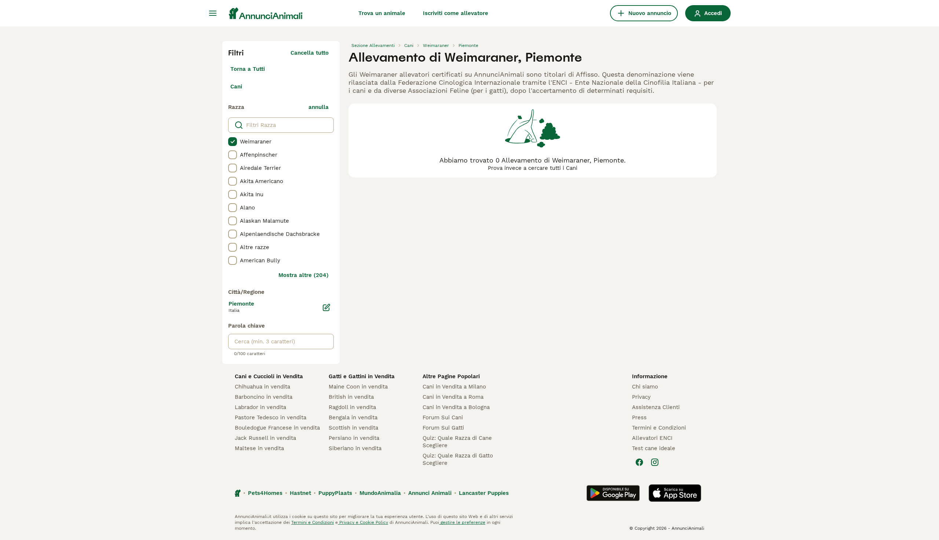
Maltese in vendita (259, 448)
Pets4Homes (265, 493)
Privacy (641, 397)
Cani (236, 86)
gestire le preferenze (462, 522)
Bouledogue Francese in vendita (277, 427)
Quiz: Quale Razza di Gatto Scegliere (458, 459)
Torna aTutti (247, 69)
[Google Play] (613, 493)
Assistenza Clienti (656, 407)
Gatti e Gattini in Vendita (362, 376)
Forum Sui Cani (443, 417)
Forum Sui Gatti (443, 427)
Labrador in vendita (260, 407)
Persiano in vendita (354, 438)
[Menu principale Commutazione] (212, 13)
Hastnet (300, 493)
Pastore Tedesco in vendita (270, 417)
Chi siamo (645, 386)
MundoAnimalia (380, 493)
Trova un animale (381, 13)
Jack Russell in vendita (265, 438)
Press (639, 417)
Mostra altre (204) (303, 275)
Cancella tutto (310, 53)
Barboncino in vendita (263, 397)
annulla (318, 107)
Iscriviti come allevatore (455, 13)
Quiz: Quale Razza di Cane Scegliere (457, 442)
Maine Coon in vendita (358, 386)
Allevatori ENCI (652, 438)
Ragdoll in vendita (352, 407)
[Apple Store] (675, 493)
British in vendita (351, 397)
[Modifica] (326, 307)
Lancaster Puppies (484, 493)
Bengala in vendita (353, 417)
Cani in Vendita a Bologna (456, 407)
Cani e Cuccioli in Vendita (269, 376)
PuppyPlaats (335, 493)
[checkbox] (232, 141)
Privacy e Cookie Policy (363, 522)
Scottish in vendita (353, 427)
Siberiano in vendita (355, 448)
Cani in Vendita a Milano (454, 386)
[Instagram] (654, 462)
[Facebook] (639, 462)
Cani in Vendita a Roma (453, 397)
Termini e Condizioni (659, 427)
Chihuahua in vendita (262, 386)
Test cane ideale (653, 448)
